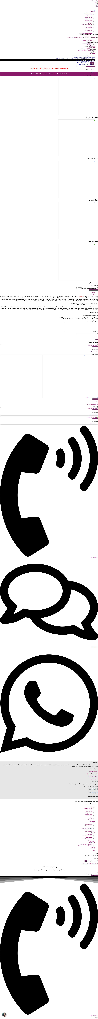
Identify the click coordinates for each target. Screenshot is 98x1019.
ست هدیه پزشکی (88, 829)
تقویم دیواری (89, 839)
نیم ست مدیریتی (88, 822)
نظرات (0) (92, 294)
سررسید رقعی (89, 811)
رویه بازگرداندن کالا (93, 776)
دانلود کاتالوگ (92, 842)
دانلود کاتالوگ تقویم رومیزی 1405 (85, 50)
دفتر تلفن (90, 818)
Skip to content (94, 0)
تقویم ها (93, 832)
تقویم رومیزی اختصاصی (87, 40)
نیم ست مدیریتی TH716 (92, 404)
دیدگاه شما (95, 331)
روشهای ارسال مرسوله (92, 773)
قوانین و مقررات (94, 778)
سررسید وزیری (89, 809)
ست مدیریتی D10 (94, 351)
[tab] (47, 292)
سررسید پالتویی (89, 816)
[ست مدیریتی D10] (93, 345)
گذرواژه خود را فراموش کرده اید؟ (90, 863)
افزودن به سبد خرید (93, 289)
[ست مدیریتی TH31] (93, 408)
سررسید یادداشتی (88, 812)
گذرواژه (95, 858)
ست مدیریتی (78, 37)
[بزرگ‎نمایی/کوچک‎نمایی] (96, 1017)
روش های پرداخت (93, 771)
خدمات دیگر (92, 841)
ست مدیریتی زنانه (88, 825)
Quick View (95, 346)
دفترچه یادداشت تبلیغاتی (87, 819)
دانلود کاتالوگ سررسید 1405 (86, 48)
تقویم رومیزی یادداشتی (87, 43)
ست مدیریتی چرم (71, 37)
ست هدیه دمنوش (88, 35)
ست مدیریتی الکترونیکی (87, 828)
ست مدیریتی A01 (94, 423)
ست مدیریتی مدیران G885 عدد (89, 288)
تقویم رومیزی (89, 38)
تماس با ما (92, 53)
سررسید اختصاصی (88, 808)
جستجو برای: (89, 56)
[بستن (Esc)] (97, 1017)
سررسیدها (92, 806)
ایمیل (96, 336)
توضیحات (93, 292)
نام (97, 334)
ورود (86, 861)
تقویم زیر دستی (89, 837)
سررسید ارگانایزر (88, 814)
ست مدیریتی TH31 (93, 414)
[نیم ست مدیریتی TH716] (70, 397)
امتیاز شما (95, 320)
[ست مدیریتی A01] (92, 417)
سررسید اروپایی (88, 815)
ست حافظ (90, 827)
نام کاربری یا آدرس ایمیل (91, 855)
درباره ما (93, 847)
